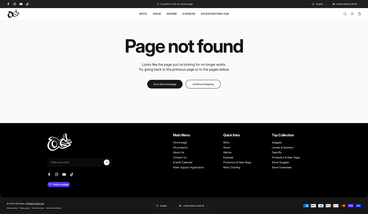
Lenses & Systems (282, 147)
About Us (178, 152)
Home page (180, 142)
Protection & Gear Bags (237, 162)
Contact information (53, 208)
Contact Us (179, 157)
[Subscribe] (107, 162)
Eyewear (228, 157)
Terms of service (37, 208)
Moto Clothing (231, 167)
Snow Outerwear (282, 167)
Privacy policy (24, 208)
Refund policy (12, 208)
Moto (226, 142)
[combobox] (319, 4)
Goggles (277, 142)
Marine (227, 152)
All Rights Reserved (35, 203)
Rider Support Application (188, 167)
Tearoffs (276, 152)
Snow (226, 147)
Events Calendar (183, 162)
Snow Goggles (280, 162)
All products (180, 147)
